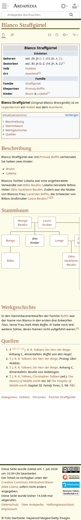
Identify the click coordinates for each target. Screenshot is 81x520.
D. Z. (42, 58)
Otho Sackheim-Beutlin (26, 189)
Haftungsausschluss (60, 504)
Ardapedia (25, 5)
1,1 (18, 348)
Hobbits (30, 68)
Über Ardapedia (32, 504)
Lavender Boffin (38, 194)
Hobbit (30, 107)
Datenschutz (9, 504)
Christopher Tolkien (46, 376)
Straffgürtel (33, 83)
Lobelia (42, 93)
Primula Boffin (35, 88)
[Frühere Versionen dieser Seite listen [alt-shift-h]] (57, 35)
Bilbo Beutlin (32, 185)
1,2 (22, 348)
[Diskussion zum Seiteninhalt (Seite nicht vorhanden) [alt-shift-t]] (12, 35)
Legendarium (10, 107)
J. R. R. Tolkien (34, 349)
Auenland (31, 73)
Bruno (29, 93)
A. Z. (58, 58)
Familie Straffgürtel (62, 397)
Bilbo (10, 260)
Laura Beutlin (37, 198)
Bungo (10, 240)
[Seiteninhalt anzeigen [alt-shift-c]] (3, 35)
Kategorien (9, 397)
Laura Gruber (47, 223)
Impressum (9, 509)
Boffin (65, 316)
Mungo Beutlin (23, 223)
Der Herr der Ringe (57, 349)
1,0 (14, 348)
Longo (59, 240)
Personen (39, 397)
